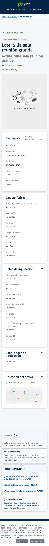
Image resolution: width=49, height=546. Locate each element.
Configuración (7, 541)
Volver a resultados (14, 33)
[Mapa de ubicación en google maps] (24, 395)
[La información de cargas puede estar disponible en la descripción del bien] (14, 336)
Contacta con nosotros (14, 505)
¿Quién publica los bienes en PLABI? (20, 485)
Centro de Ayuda (27, 503)
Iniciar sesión (36, 9)
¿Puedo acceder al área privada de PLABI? (23, 491)
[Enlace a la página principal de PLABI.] (24, 4)
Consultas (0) (11, 70)
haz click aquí (10, 460)
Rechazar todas (37, 541)
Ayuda (24, 9)
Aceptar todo (22, 541)
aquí (41, 445)
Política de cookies (10, 537)
